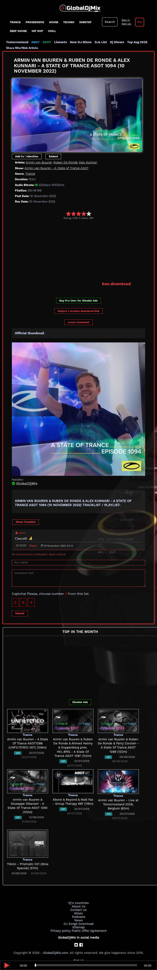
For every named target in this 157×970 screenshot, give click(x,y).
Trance (15, 22)
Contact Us (78, 910)
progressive (35, 22)
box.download (116, 283)
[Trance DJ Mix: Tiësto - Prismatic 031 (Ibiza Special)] (27, 843)
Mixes (78, 913)
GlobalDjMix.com (55, 953)
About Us (78, 906)
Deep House (18, 31)
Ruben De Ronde (65, 162)
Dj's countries (78, 903)
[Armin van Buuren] (77, 114)
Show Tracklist (26, 521)
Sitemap (78, 927)
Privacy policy (60, 931)
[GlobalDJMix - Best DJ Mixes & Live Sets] (79, 7)
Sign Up (126, 23)
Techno (68, 22)
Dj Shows (117, 42)
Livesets (60, 42)
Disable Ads (80, 702)
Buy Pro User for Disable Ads (78, 300)
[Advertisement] (84, 250)
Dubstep (85, 22)
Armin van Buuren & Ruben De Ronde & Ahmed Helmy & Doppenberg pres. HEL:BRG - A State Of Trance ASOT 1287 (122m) (73, 747)
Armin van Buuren (39, 162)
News (78, 920)
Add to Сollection (26, 156)
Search (110, 22)
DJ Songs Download (78, 924)
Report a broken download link (78, 311)
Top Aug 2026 (137, 42)
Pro (139, 22)
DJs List (101, 42)
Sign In (126, 20)
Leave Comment (78, 322)
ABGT (35, 42)
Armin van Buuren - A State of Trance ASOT (57, 168)
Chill (52, 31)
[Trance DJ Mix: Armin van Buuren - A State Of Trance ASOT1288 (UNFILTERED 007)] (27, 721)
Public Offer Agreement (89, 931)
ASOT (47, 42)
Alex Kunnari (88, 162)
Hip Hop (37, 31)
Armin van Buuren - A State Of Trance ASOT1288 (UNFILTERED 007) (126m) (27, 743)
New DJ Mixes (81, 42)
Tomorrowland (17, 42)
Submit (20, 613)
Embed (53, 156)
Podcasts (78, 917)
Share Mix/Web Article (22, 48)
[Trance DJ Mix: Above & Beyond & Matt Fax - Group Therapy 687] (73, 781)
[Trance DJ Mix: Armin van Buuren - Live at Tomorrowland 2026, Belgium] (118, 781)
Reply (33, 545)
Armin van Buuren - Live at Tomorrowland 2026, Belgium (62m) (118, 804)
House (53, 22)
